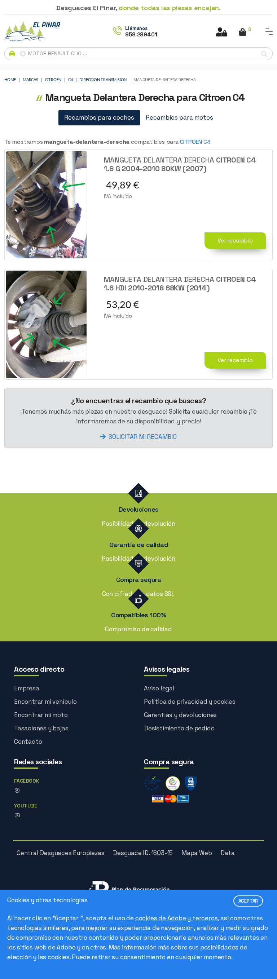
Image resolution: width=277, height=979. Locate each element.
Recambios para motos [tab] (179, 117)
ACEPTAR (248, 901)
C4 (70, 80)
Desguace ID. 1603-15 (143, 853)
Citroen (53, 80)
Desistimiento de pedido (179, 728)
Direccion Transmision (103, 80)
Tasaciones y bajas (41, 728)
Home (10, 80)
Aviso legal (159, 688)
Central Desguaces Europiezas (60, 853)
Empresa (26, 688)
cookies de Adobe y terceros (176, 918)
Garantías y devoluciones (180, 715)
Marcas (30, 80)
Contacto (28, 742)
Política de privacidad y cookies (190, 702)
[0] (242, 33)
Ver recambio (235, 240)
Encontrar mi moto (41, 715)
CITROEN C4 (195, 142)
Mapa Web (196, 853)
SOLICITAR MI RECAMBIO (143, 437)
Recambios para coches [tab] (99, 117)
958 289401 (141, 34)
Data (227, 853)
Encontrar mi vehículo (45, 702)
